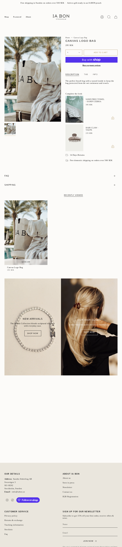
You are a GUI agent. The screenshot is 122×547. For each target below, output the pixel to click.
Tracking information (14, 525)
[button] (6, 17)
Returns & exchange (13, 520)
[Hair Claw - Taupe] (74, 137)
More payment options (91, 65)
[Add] (112, 118)
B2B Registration (70, 497)
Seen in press (68, 483)
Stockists (8, 530)
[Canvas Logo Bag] (25, 232)
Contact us (67, 492)
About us (67, 478)
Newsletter (9, 9)
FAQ (19, 9)
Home (67, 37)
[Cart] (115, 17)
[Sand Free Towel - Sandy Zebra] (74, 109)
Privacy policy (11, 516)
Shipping (10, 185)
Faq (6, 534)
